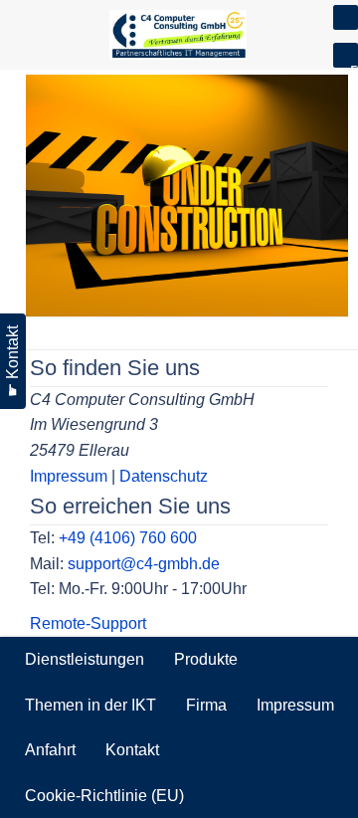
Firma (206, 705)
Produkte (206, 659)
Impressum (68, 476)
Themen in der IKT (90, 705)
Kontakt (132, 749)
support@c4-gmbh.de (144, 563)
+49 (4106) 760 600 (128, 537)
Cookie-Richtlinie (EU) (104, 795)
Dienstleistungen (84, 659)
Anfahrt (50, 749)
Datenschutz (163, 476)
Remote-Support (88, 623)
